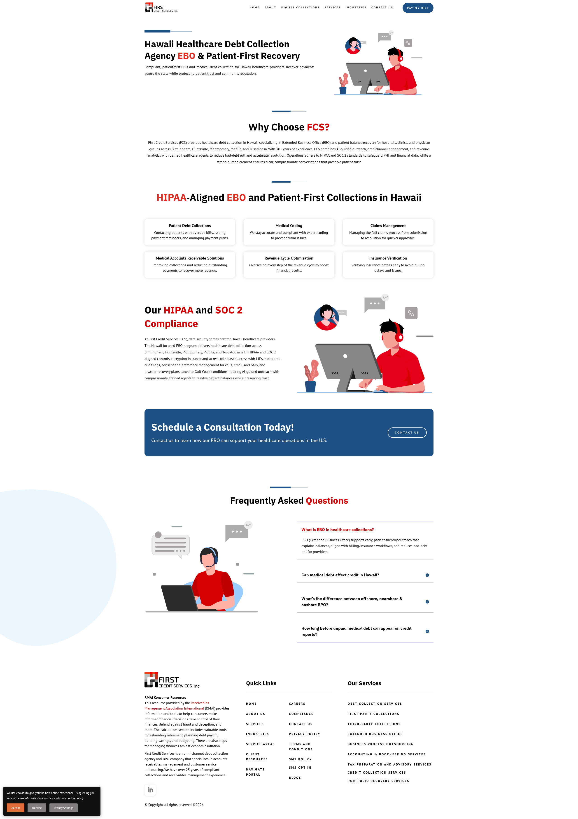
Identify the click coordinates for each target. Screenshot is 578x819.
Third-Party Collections (374, 724)
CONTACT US (407, 432)
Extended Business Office (375, 734)
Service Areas (260, 744)
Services (333, 7)
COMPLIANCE (301, 714)
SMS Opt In (300, 768)
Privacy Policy (304, 734)
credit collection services (377, 772)
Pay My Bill (418, 7)
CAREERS (297, 704)
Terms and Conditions (301, 746)
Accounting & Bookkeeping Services (387, 754)
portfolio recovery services (378, 781)
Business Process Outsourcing (381, 744)
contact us (301, 724)
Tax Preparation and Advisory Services (389, 764)
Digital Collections (300, 7)
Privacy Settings (63, 808)
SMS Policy (300, 759)
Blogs (295, 778)
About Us (255, 714)
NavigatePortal (255, 771)
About (270, 7)
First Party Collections (373, 714)
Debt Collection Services (375, 704)
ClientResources (257, 756)
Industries (356, 7)
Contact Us (382, 7)
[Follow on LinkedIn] (150, 790)
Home (255, 7)
